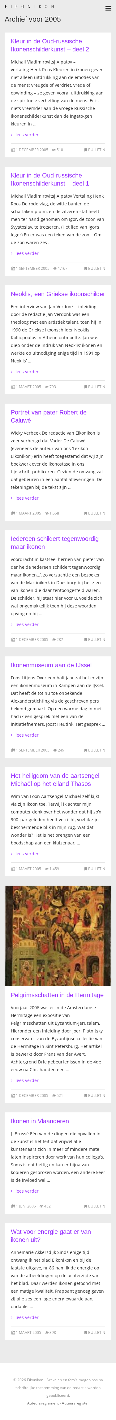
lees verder (27, 135)
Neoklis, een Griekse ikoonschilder (58, 294)
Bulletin (96, 149)
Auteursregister (75, 1403)
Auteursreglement (43, 1403)
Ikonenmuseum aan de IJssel (51, 665)
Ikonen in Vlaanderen (40, 1121)
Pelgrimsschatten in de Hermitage (57, 995)
